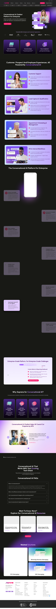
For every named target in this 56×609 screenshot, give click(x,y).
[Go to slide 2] (28, 448)
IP (15, 586)
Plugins (25, 586)
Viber (31, 5)
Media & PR (44, 587)
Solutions (16, 3)
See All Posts (28, 536)
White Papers (26, 589)
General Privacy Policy (46, 592)
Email (18, 5)
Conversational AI (37, 5)
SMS (6, 5)
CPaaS (16, 584)
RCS (12, 5)
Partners (21, 3)
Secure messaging (26, 595)
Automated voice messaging (19, 592)
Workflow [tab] (25, 364)
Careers (44, 585)
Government (35, 585)
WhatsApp (24, 5)
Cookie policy (44, 593)
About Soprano (45, 584)
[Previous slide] (8, 437)
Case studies (26, 593)
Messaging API (26, 584)
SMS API (25, 585)
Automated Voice (43, 5)
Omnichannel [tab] (30, 364)
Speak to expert (7, 23)
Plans (25, 3)
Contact (35, 593)
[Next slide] (48, 437)
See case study (32, 443)
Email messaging (17, 591)
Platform (12, 3)
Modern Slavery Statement (46, 594)
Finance (35, 584)
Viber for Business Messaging (19, 594)
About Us (33, 3)
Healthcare (35, 586)
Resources (28, 3)
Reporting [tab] (21, 364)
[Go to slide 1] (27, 448)
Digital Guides (26, 594)
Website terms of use (45, 591)
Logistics (35, 587)
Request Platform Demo (33, 380)
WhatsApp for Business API (18, 593)
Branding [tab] (34, 364)
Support (35, 594)
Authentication (49, 5)
